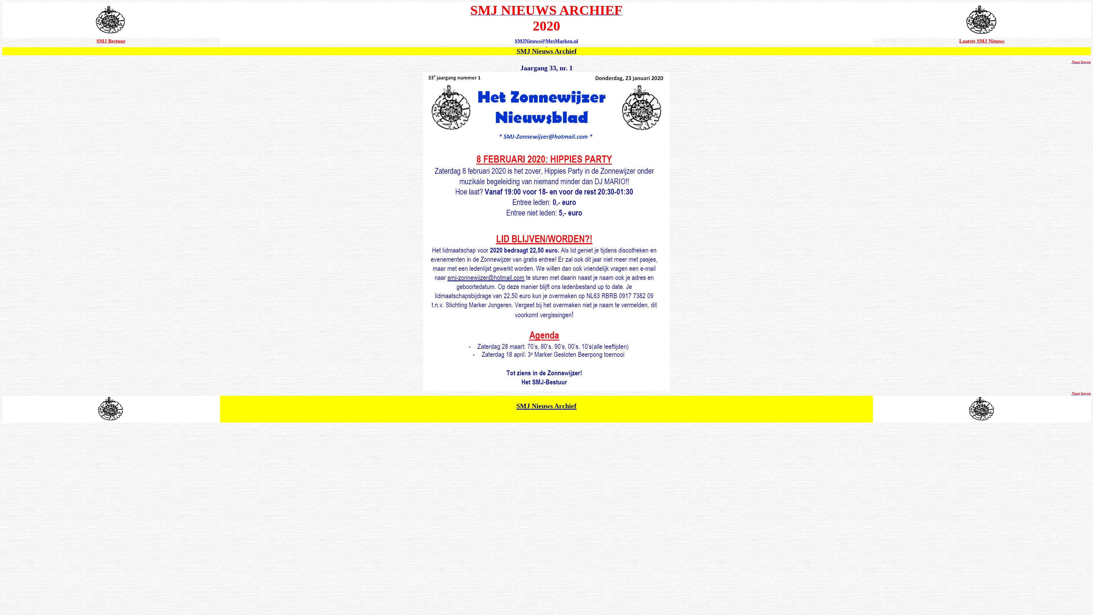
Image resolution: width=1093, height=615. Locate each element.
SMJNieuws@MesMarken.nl (546, 41)
